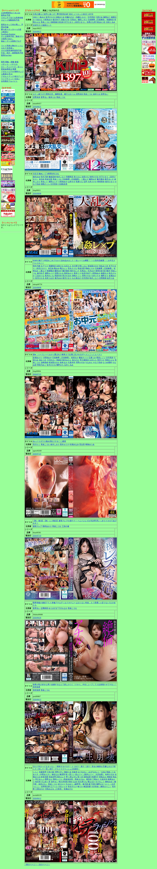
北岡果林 (102, 278)
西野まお (48, 779)
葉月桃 (85, 784)
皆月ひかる (50, 17)
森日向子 (56, 20)
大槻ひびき (65, 20)
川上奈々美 (45, 782)
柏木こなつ (61, 177)
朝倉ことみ (111, 772)
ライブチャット (7, 79)
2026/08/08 (37, 193)
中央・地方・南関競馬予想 (12, 53)
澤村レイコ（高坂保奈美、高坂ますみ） (69, 779)
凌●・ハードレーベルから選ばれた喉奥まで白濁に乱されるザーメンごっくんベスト (67, 354)
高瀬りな (79, 182)
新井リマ (77, 273)
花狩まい (54, 782)
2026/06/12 (37, 699)
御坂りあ (67, 772)
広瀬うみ (92, 358)
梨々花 (80, 777)
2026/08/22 (37, 31)
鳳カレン (63, 268)
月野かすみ (86, 276)
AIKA (35, 17)
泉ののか (75, 360)
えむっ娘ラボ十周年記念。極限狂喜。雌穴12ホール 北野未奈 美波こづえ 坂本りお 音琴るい (70, 94)
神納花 (59, 360)
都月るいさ (109, 179)
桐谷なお (55, 774)
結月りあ (110, 278)
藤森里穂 (52, 177)
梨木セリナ (64, 444)
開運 (14, 69)
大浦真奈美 (62, 184)
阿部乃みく (41, 365)
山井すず (71, 182)
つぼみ (103, 772)
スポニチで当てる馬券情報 (12, 18)
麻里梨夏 (87, 786)
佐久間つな (82, 782)
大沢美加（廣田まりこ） (101, 786)
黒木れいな (49, 276)
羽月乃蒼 (44, 177)
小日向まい (51, 360)
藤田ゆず (92, 179)
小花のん (39, 20)
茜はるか (91, 782)
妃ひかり (61, 784)
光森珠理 (42, 772)
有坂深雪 (52, 777)
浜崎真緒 (54, 22)
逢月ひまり (109, 182)
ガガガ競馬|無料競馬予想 (11, 50)
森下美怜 (92, 784)
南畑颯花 (50, 271)
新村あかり (68, 273)
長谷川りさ (72, 786)
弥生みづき (101, 22)
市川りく (36, 444)
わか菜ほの (76, 278)
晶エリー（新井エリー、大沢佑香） (90, 774)
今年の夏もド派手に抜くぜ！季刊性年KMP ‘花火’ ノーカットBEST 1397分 (63, 14)
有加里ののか (93, 266)
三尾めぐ (96, 779)
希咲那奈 (101, 182)
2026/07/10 (37, 536)
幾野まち (104, 276)
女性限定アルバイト (9, 81)
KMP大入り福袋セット (42, 25)
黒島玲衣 (58, 276)
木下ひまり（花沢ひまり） (75, 22)
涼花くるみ (110, 22)
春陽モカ (104, 273)
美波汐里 (48, 179)
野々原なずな (71, 777)
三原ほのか (39, 789)
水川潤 (74, 266)
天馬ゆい (73, 20)
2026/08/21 (37, 107)
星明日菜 (99, 271)
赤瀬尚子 (95, 777)
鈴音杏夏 (44, 777)
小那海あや (47, 20)
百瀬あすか (68, 789)
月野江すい (59, 772)
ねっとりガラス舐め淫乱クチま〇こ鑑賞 (49, 441)
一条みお (41, 17)
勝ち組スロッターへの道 (11, 29)
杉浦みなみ (74, 444)
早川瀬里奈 (84, 360)
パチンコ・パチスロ (9, 64)
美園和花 (110, 20)
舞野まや (100, 784)
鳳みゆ (57, 268)
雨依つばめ (72, 782)
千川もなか (62, 608)
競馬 (3, 62)
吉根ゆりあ (60, 17)
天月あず (91, 271)
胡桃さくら (45, 184)
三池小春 (65, 526)
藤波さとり (83, 358)
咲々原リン (70, 774)
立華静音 (44, 608)
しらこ (35, 772)
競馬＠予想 (5, 15)
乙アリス (44, 266)
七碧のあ (99, 17)
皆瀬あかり (37, 358)
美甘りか (101, 360)
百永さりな (72, 268)
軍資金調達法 (6, 69)
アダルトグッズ (7, 76)
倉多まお (63, 362)
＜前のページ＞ (30, 865)
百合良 (82, 444)
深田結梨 (87, 777)
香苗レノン (101, 358)
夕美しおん (82, 266)
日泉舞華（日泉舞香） (97, 20)
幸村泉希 (36, 690)
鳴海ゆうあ (89, 444)
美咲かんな (109, 360)
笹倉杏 (74, 772)
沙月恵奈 (91, 17)
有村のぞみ (94, 177)
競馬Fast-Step (6, 55)
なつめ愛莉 (107, 362)
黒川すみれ (66, 276)
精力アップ (19, 76)
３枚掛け (4, 32)
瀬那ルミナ (53, 182)
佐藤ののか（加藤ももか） (76, 17)
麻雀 (17, 62)
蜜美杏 (89, 779)
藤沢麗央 (100, 179)
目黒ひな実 (91, 22)
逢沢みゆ (36, 177)
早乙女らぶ (39, 779)
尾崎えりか (89, 268)
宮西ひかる (59, 273)
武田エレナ (61, 777)
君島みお (102, 777)
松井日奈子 (86, 273)
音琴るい (44, 97)
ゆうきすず (53, 608)
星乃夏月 (107, 271)
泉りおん (77, 177)
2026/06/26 (37, 618)
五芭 (85, 182)
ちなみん (89, 362)
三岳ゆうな (39, 276)
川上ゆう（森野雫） (74, 784)
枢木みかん (66, 360)
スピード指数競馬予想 (10, 20)
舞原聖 (62, 774)
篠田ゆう (107, 17)
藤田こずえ (82, 20)
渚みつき (42, 360)
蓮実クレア (37, 526)
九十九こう (100, 782)
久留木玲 (71, 362)
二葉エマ (84, 179)
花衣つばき (49, 278)
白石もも (67, 266)
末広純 (61, 22)
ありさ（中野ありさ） (42, 774)
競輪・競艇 (9, 62)
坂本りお (52, 97)
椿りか (80, 786)
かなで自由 (97, 362)
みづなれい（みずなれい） (89, 772)
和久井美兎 (63, 782)
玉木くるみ (68, 365)
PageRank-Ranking (8, 34)
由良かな (85, 177)
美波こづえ (45, 22)
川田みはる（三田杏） (54, 789)
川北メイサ (62, 786)
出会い (17, 79)
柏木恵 (38, 782)
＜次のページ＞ (43, 865)
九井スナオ (92, 182)
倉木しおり (55, 444)
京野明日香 (45, 786)
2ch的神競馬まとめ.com (10, 13)
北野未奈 (36, 97)
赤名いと (44, 182)
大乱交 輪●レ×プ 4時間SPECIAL (46, 174)
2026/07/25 (37, 374)
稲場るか (74, 358)
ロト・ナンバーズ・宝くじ (12, 67)
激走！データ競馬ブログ (11, 41)
